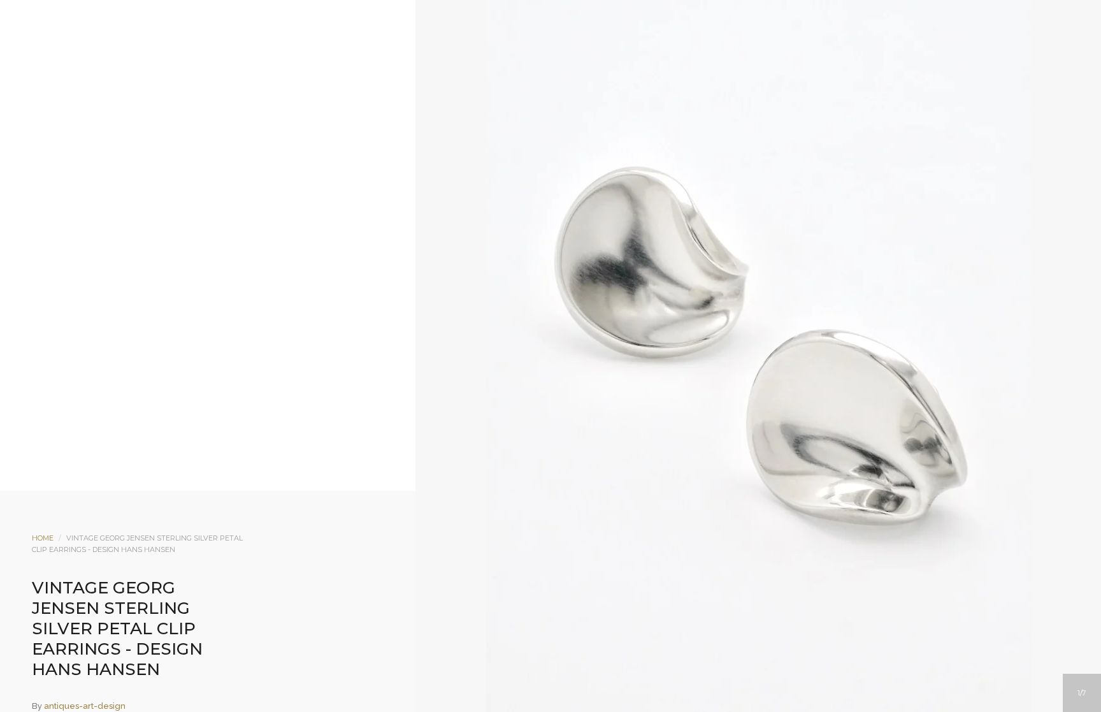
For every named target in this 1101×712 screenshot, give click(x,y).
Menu (498, 112)
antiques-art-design (85, 706)
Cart (602, 112)
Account (533, 112)
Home (43, 538)
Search (567, 112)
